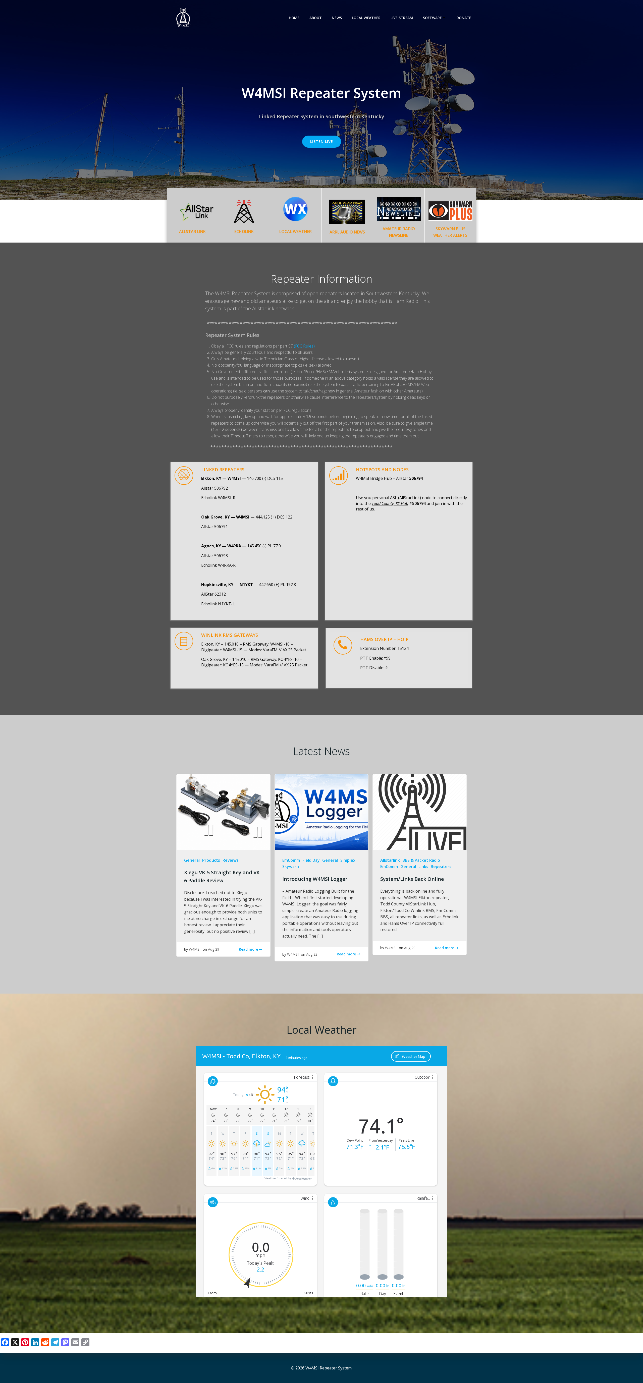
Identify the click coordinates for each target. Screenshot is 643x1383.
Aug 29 (213, 949)
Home (294, 17)
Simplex (347, 860)
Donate (463, 17)
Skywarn (290, 866)
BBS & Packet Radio (421, 860)
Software (432, 17)
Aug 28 (311, 954)
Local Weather (366, 17)
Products (211, 860)
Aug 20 (409, 947)
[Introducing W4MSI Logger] (321, 811)
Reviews (231, 860)
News (337, 17)
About (315, 17)
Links (423, 866)
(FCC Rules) (304, 346)
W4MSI (194, 949)
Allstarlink (390, 860)
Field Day (311, 860)
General (192, 860)
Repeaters (441, 866)
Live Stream (402, 17)
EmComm (291, 860)
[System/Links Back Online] (419, 811)
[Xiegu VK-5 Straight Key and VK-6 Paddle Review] (223, 811)
